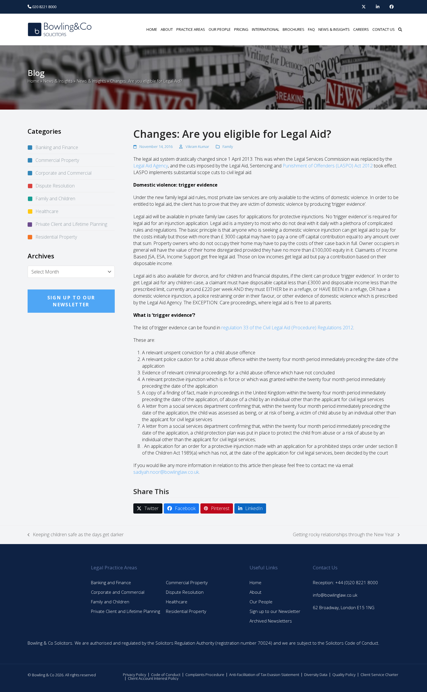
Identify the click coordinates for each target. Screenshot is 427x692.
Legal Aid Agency (150, 165)
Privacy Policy (134, 674)
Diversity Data (315, 674)
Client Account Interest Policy (153, 678)
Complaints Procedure (204, 674)
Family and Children (55, 198)
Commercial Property (57, 160)
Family (228, 146)
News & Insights (58, 81)
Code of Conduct (165, 674)
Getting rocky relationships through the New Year (343, 534)
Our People (261, 602)
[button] (400, 29)
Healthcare (46, 211)
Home (33, 81)
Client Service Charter (379, 674)
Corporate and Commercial (63, 173)
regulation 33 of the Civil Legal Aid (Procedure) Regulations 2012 (287, 327)
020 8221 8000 (43, 6)
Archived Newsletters (271, 621)
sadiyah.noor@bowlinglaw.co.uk (166, 472)
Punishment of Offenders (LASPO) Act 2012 (328, 165)
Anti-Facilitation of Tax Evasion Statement (264, 674)
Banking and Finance (56, 147)
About (255, 592)
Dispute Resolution (55, 186)
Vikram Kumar (197, 146)
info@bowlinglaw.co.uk (335, 595)
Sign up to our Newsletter (275, 611)
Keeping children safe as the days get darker (76, 534)
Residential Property (56, 237)
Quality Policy (344, 674)
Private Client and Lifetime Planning (71, 224)
